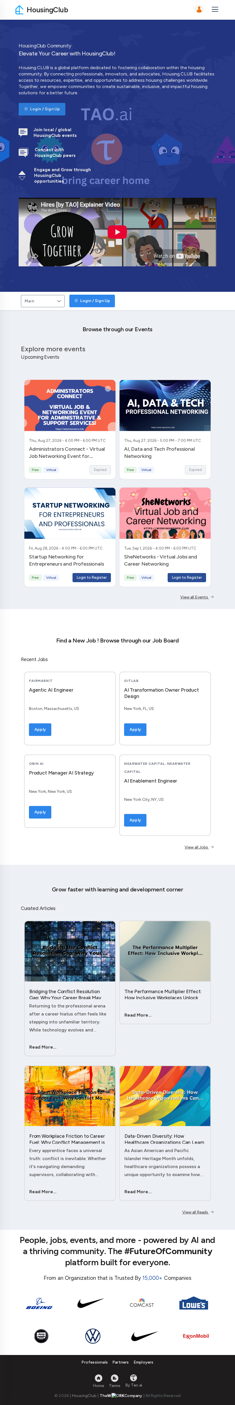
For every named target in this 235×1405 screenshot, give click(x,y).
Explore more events (53, 349)
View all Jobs (197, 847)
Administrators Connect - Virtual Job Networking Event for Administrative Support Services (67, 456)
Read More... (42, 1047)
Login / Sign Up (44, 109)
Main (29, 301)
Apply (40, 729)
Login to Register (92, 577)
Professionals (94, 1362)
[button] (199, 9)
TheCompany (121, 1395)
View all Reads (195, 1212)
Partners (120, 1362)
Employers (144, 1362)
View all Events (194, 597)
